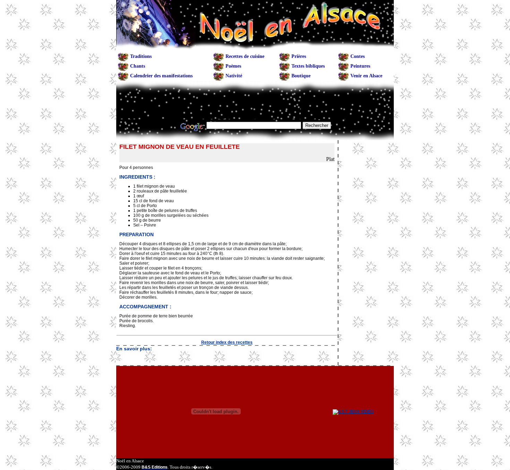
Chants (137, 66)
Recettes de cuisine (245, 56)
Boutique (301, 75)
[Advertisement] (227, 358)
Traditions (141, 56)
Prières (298, 56)
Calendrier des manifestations (161, 75)
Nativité (234, 75)
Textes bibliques (308, 66)
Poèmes (233, 66)
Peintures (360, 66)
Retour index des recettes (227, 342)
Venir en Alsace (366, 75)
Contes (357, 56)
